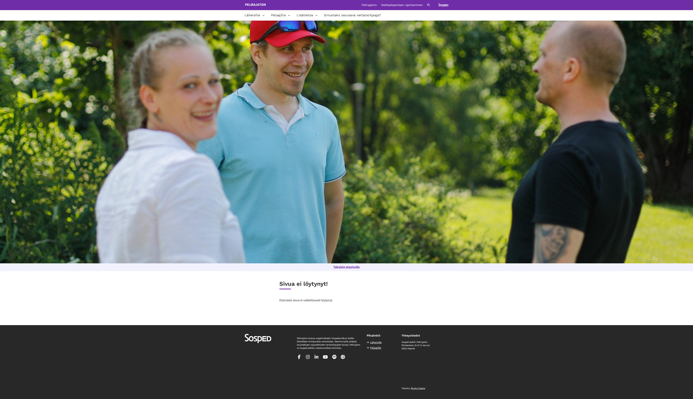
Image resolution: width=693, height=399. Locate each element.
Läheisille (252, 15)
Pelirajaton (369, 5)
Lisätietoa (305, 15)
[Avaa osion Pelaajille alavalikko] (289, 15)
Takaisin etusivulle (346, 267)
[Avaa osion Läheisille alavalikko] (263, 15)
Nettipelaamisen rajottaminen (402, 5)
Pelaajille (278, 15)
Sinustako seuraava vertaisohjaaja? (352, 15)
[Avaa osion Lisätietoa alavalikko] (316, 15)
